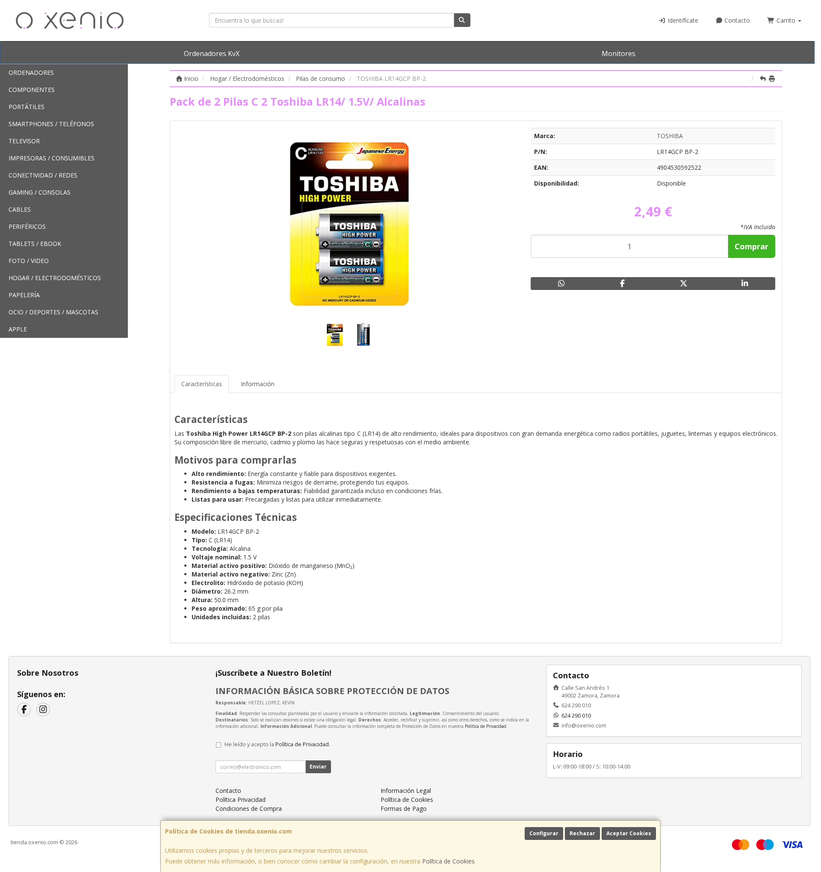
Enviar (318, 766)
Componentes (32, 90)
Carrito (786, 20)
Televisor (24, 141)
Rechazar (582, 833)
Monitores (618, 53)
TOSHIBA (670, 136)
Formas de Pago (404, 808)
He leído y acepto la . (277, 744)
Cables (20, 209)
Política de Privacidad (485, 726)
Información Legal (406, 790)
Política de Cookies (448, 861)
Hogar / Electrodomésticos (55, 278)
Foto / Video (29, 261)
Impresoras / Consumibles (52, 158)
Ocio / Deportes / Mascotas (53, 312)
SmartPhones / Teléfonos (51, 124)
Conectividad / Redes (43, 175)
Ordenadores (31, 72)
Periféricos (27, 226)
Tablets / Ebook (35, 243)
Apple (18, 329)
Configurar (543, 833)
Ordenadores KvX (211, 53)
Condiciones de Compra (249, 808)
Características (201, 384)
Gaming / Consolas (40, 192)
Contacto (736, 20)
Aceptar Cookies (628, 833)
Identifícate (682, 20)
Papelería (24, 295)
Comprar (751, 246)
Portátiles (26, 107)
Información (258, 384)
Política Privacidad (241, 799)
